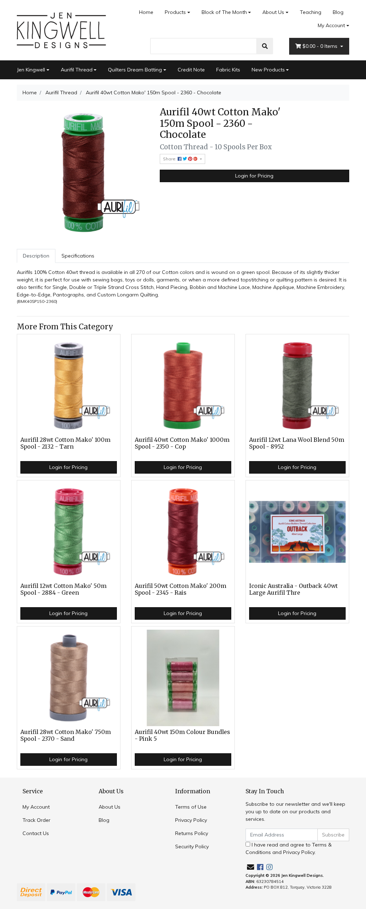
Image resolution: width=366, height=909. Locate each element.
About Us (273, 12)
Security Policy (192, 846)
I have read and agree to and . (289, 848)
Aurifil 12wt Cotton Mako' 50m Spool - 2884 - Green (63, 589)
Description (36, 256)
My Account (331, 25)
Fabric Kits (228, 69)
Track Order (36, 820)
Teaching (310, 12)
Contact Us (36, 833)
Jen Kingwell (31, 69)
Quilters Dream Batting (135, 69)
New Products (268, 69)
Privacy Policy (191, 820)
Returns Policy (191, 833)
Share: (170, 158)
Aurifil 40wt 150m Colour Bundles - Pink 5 (182, 735)
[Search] (265, 46)
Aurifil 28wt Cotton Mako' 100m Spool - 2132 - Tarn (65, 443)
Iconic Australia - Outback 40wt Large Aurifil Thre (293, 589)
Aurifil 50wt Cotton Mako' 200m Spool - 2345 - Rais (180, 589)
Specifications (77, 256)
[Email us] (250, 867)
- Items (320, 46)
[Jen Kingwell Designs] (61, 29)
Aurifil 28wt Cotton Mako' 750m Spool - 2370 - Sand (65, 735)
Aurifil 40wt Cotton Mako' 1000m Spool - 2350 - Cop (182, 443)
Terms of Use (191, 807)
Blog (338, 12)
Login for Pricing (254, 176)
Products (175, 12)
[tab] (36, 256)
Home (146, 12)
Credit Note (191, 69)
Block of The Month (224, 12)
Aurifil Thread (77, 69)
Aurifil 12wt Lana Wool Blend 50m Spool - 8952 (296, 443)
